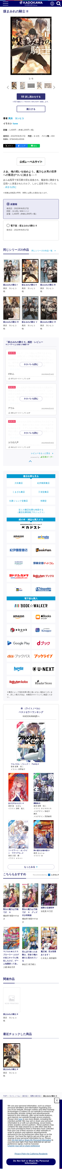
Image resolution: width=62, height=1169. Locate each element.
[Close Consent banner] (56, 1100)
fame (15, 123)
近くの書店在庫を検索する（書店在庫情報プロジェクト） (31, 511)
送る (35, 146)
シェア (22, 146)
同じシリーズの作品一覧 (41, 251)
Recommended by (40, 875)
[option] (12, 1004)
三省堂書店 (43, 492)
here (20, 1119)
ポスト (10, 146)
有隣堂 (43, 501)
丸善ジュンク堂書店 (18, 501)
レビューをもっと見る (40, 453)
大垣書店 (18, 483)
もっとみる (29, 867)
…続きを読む (10, 187)
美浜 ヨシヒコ (16, 118)
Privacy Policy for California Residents (31, 1154)
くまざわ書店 (18, 492)
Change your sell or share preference (24, 1146)
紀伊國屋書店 (43, 483)
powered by (35, 457)
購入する (31, 109)
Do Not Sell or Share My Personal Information (31, 1140)
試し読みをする (33, 96)
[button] (53, 87)
